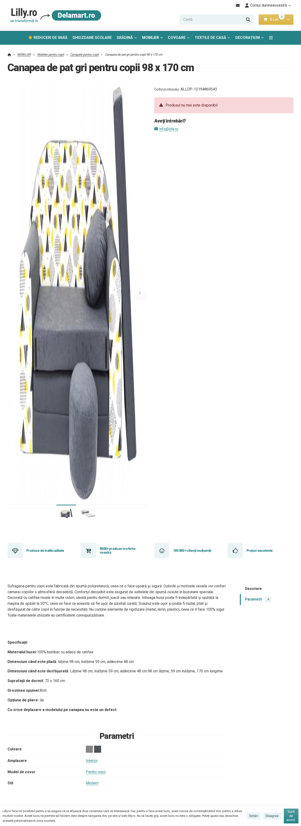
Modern (92, 783)
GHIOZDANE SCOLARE (92, 37)
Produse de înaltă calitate (45, 550)
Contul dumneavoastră (268, 5)
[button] (288, 19)
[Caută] (248, 19)
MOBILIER (150, 37)
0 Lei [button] (276, 19)
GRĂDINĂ (125, 37)
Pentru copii (96, 772)
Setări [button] (253, 816)
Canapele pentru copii (84, 54)
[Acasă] (55, 15)
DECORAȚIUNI (247, 37)
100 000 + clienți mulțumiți (192, 550)
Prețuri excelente (259, 550)
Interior (92, 760)
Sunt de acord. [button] (291, 816)
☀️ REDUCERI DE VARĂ (47, 37)
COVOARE (177, 37)
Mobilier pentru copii (50, 54)
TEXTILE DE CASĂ (210, 37)
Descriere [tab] (253, 588)
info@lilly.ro (168, 129)
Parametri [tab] (257, 599)
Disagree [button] (272, 816)
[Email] (238, 5)
